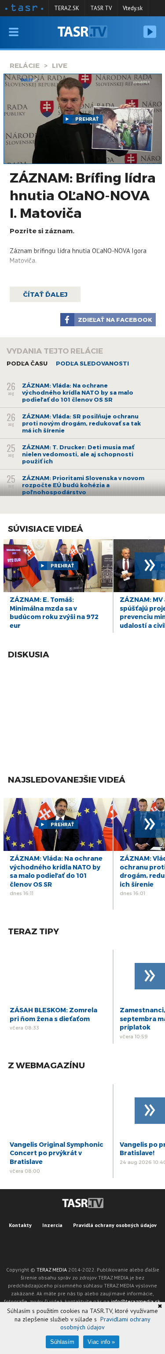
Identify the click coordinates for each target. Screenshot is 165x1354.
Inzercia (52, 1225)
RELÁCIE (25, 65)
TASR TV (101, 8)
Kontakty (20, 1225)
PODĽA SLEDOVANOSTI (92, 363)
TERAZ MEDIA (52, 1269)
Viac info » (101, 1342)
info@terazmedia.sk (135, 1301)
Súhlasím (62, 1342)
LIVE (59, 65)
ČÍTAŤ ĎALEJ (45, 294)
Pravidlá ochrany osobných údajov (115, 1225)
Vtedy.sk (133, 8)
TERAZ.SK (66, 8)
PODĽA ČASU (27, 363)
